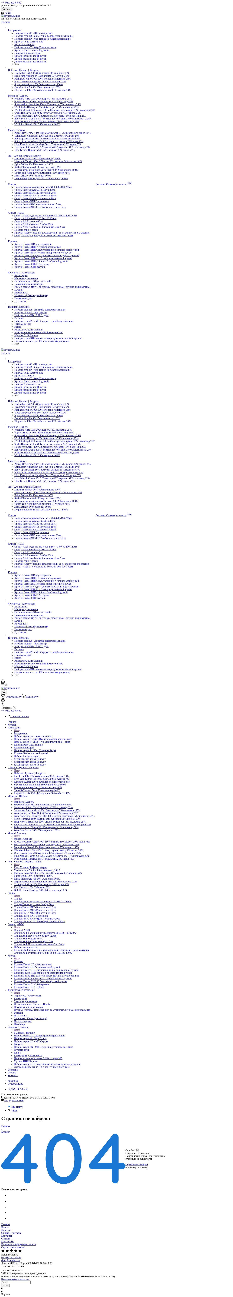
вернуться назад (138, 1167)
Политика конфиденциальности (18, 1244)
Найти (5, 1285)
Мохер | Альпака (23, 838)
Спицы (18, 898)
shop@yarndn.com (13, 1100)
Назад (17, 730)
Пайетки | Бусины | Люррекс (29, 773)
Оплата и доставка (11, 1233)
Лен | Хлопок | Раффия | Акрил (30, 867)
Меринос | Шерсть (24, 801)
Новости (6, 1230)
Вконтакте (17, 1106)
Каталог (5, 1227)
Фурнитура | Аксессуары (27, 995)
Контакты (6, 1235)
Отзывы (5, 1238)
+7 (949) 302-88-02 (11, 2)
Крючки (18, 961)
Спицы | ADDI (22, 930)
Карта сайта (7, 1241)
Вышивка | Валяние (24, 1032)
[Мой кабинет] (3, 682)
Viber (14, 1110)
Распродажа (20, 733)
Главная (5, 1224)
